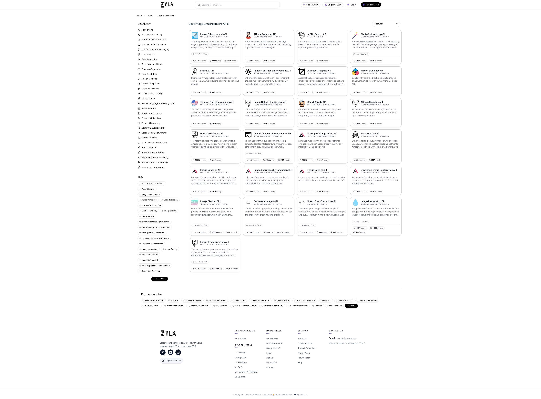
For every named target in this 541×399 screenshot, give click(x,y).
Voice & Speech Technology (155, 162)
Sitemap (270, 367)
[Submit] (198, 5)
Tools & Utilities (149, 147)
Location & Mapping (151, 88)
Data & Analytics (149, 59)
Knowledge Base (305, 343)
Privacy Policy (304, 353)
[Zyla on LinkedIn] (170, 352)
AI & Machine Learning (152, 34)
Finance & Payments (151, 69)
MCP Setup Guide (274, 343)
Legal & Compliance (151, 83)
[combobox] (237, 5)
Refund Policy (304, 357)
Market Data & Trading (152, 93)
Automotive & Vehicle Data (154, 39)
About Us (302, 338)
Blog (300, 362)
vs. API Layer (240, 352)
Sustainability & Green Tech (154, 142)
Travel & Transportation (153, 152)
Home (139, 15)
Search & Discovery (151, 123)
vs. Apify (239, 367)
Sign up (269, 357)
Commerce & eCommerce (154, 44)
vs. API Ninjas (241, 362)
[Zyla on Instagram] (178, 352)
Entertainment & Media (152, 64)
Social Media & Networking (154, 132)
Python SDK (271, 362)
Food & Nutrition (149, 74)
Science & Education (151, 118)
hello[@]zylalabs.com (347, 338)
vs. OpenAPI (240, 376)
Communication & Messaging (155, 49)
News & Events (149, 108)
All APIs (150, 15)
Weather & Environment (153, 167)
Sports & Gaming (149, 137)
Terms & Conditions (307, 348)
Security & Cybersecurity (153, 127)
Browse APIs (272, 338)
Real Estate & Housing (152, 113)
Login (268, 353)
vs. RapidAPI (240, 357)
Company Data (149, 54)
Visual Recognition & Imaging (155, 157)
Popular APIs (147, 29)
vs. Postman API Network (246, 372)
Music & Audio (148, 98)
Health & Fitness (149, 78)
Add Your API (241, 338)
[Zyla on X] (163, 352)
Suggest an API (273, 348)
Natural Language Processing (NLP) (158, 103)
